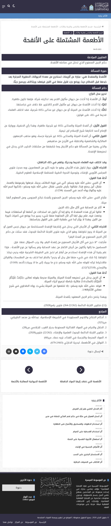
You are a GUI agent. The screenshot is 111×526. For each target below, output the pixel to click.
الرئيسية (98, 27)
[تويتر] (37, 351)
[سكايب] (30, 351)
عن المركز (19, 522)
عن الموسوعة (31, 522)
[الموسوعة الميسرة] (94, 6)
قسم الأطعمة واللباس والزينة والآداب (75, 27)
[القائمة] (3, 7)
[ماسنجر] (23, 351)
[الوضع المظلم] (13, 7)
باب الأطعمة (68, 32)
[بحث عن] (8, 7)
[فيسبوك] (44, 351)
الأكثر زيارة (102, 16)
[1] (84, 267)
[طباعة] (9, 351)
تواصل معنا (8, 522)
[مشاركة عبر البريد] (16, 351)
